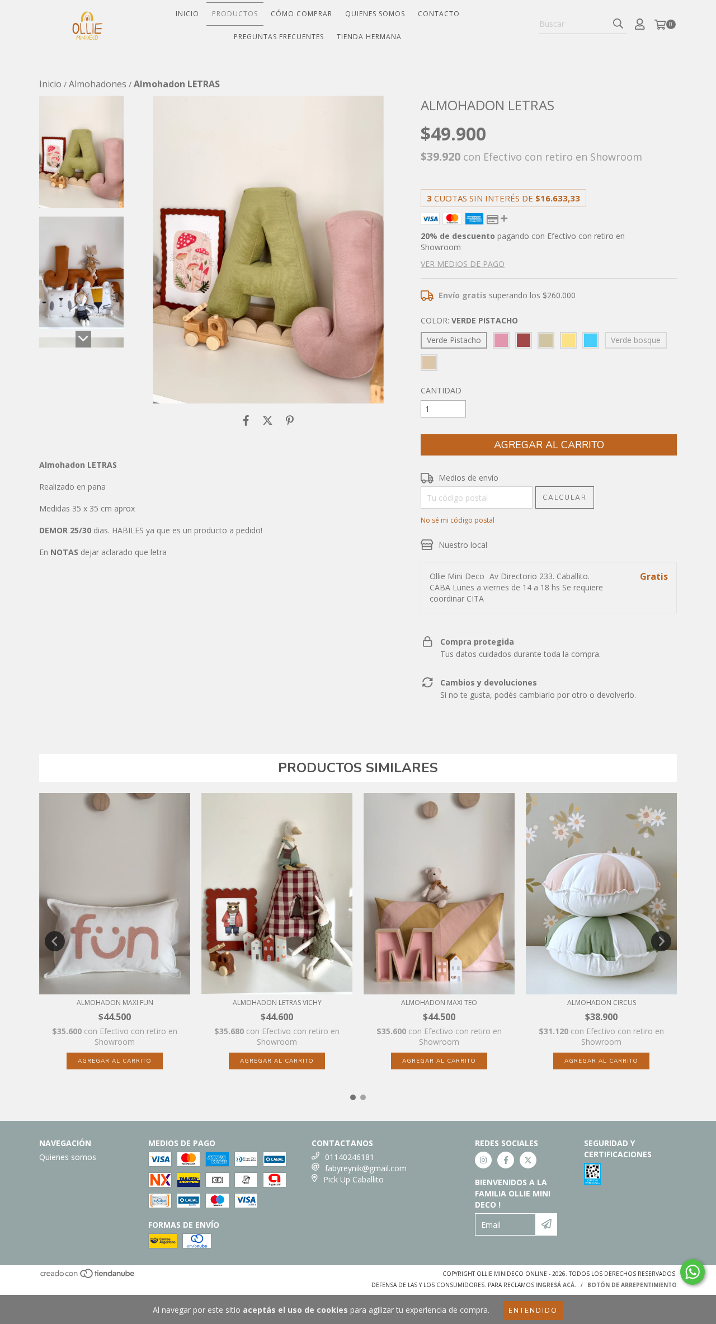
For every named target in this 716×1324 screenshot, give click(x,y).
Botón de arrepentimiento (632, 1285)
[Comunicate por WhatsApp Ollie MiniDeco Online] (692, 1272)
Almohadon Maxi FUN (115, 1002)
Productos (235, 13)
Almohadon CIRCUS (601, 1002)
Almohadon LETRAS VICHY (277, 1002)
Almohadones (97, 84)
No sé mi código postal (457, 520)
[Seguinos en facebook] (505, 1160)
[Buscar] (618, 24)
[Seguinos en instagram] (483, 1160)
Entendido (533, 1310)
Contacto (439, 13)
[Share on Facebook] (246, 420)
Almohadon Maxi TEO (439, 1002)
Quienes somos (375, 13)
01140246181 (349, 1157)
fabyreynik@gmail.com (366, 1168)
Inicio (187, 13)
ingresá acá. (556, 1285)
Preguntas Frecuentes (279, 36)
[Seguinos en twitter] (528, 1160)
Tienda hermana (369, 36)
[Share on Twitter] (267, 420)
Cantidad (441, 390)
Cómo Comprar (301, 13)
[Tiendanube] (88, 1276)
